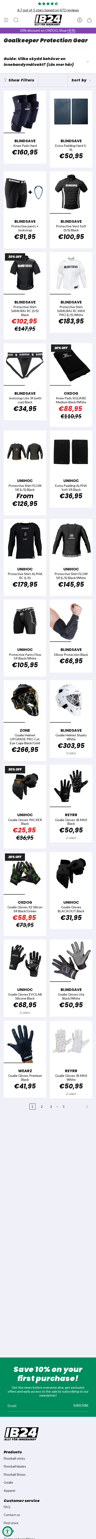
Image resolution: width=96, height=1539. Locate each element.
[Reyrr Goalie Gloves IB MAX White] (71, 1042)
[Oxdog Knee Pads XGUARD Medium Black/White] (71, 364)
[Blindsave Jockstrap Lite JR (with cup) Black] (25, 364)
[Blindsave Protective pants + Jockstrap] (25, 192)
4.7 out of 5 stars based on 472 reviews (48, 10)
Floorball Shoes (15, 1474)
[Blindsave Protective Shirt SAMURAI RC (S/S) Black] (25, 273)
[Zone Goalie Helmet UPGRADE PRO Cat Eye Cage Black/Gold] (25, 701)
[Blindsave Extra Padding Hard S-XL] (71, 112)
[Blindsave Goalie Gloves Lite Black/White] (71, 961)
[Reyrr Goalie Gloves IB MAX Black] (71, 786)
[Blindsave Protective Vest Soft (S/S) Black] (71, 192)
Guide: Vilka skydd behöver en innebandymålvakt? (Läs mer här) (39, 61)
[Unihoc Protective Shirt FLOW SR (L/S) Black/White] (71, 540)
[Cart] (89, 20)
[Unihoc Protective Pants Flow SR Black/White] (25, 620)
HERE (71, 30)
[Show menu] (6, 20)
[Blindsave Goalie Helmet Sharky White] (71, 701)
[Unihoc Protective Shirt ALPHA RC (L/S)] (25, 540)
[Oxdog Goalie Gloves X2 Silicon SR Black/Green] (25, 873)
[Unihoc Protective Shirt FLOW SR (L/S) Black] (25, 452)
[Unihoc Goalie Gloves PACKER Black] (25, 786)
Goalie (8, 1482)
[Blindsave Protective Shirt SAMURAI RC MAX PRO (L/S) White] (71, 273)
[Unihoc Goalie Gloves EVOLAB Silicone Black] (25, 961)
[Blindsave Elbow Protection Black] (71, 620)
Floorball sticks (14, 1458)
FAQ (7, 1507)
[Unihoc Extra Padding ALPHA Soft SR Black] (71, 452)
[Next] (79, 1106)
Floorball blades (15, 1466)
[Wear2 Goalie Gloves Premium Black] (25, 1042)
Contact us (12, 1515)
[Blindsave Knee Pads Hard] (25, 112)
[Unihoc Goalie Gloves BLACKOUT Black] (71, 873)
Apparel (9, 1490)
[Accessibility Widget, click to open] (7, 1531)
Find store (11, 1523)
